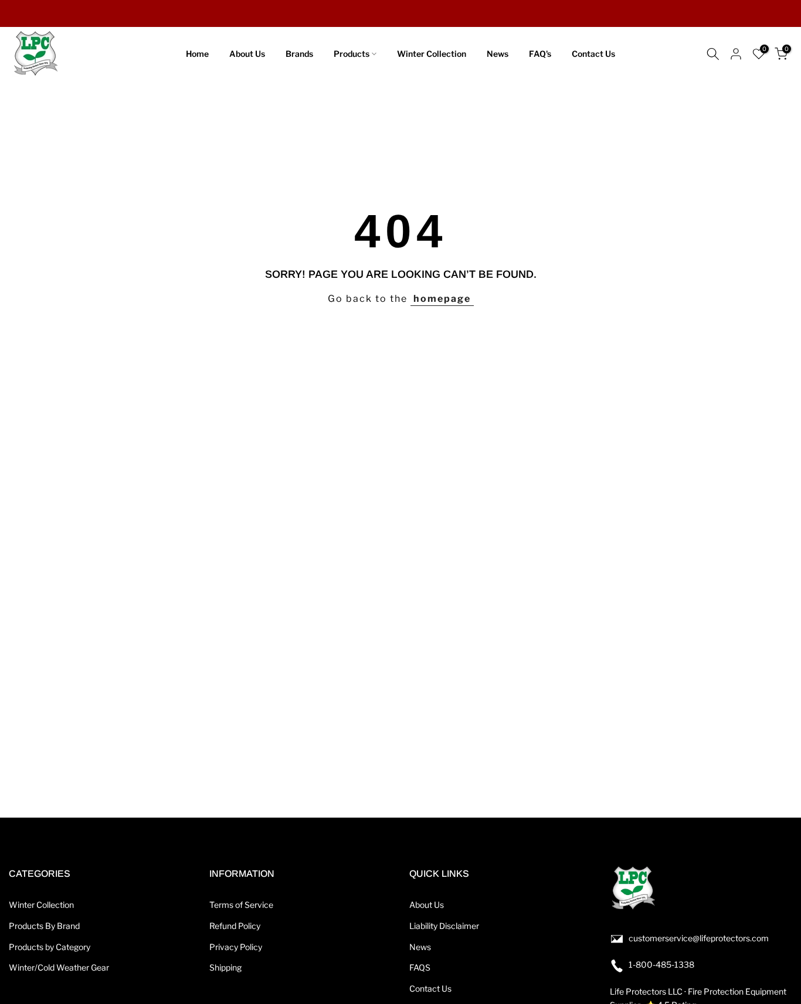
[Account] (736, 54)
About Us (247, 54)
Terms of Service (241, 905)
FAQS (419, 967)
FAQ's (540, 54)
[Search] (713, 53)
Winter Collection (431, 54)
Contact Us (593, 54)
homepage (442, 298)
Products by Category (49, 947)
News (497, 54)
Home (197, 54)
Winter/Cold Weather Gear (59, 967)
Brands (299, 54)
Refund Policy (234, 926)
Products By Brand (44, 926)
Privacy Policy (235, 947)
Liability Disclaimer (444, 926)
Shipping (225, 967)
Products (351, 54)
